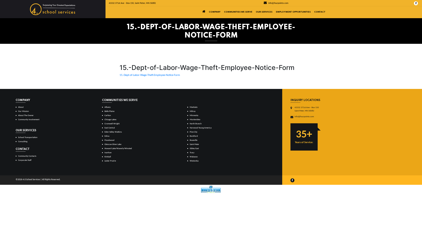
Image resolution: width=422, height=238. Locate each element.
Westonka (194, 161)
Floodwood (109, 140)
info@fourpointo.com (278, 3)
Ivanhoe (108, 153)
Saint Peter (194, 144)
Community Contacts (27, 156)
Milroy (193, 111)
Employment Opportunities (293, 12)
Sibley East (194, 148)
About (21, 107)
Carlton (108, 115)
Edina (107, 136)
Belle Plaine (109, 111)
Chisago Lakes (110, 120)
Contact (319, 12)
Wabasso (194, 157)
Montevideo (195, 120)
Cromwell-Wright (112, 124)
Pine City (193, 132)
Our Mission (23, 111)
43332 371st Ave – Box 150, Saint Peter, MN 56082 (132, 3)
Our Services (264, 12)
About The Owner (26, 115)
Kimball (108, 157)
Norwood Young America (200, 128)
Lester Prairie (110, 161)
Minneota (194, 115)
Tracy (192, 153)
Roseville (193, 140)
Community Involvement (28, 120)
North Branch (196, 124)
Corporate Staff (24, 160)
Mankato (193, 107)
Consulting (22, 141)
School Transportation (27, 137)
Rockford (194, 136)
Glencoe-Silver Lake (113, 144)
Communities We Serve (238, 12)
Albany (108, 107)
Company (215, 12)
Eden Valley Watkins (113, 132)
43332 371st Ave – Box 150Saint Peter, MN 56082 (307, 109)
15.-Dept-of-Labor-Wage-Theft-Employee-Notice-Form (150, 75)
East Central (110, 128)
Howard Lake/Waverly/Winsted (118, 148)
